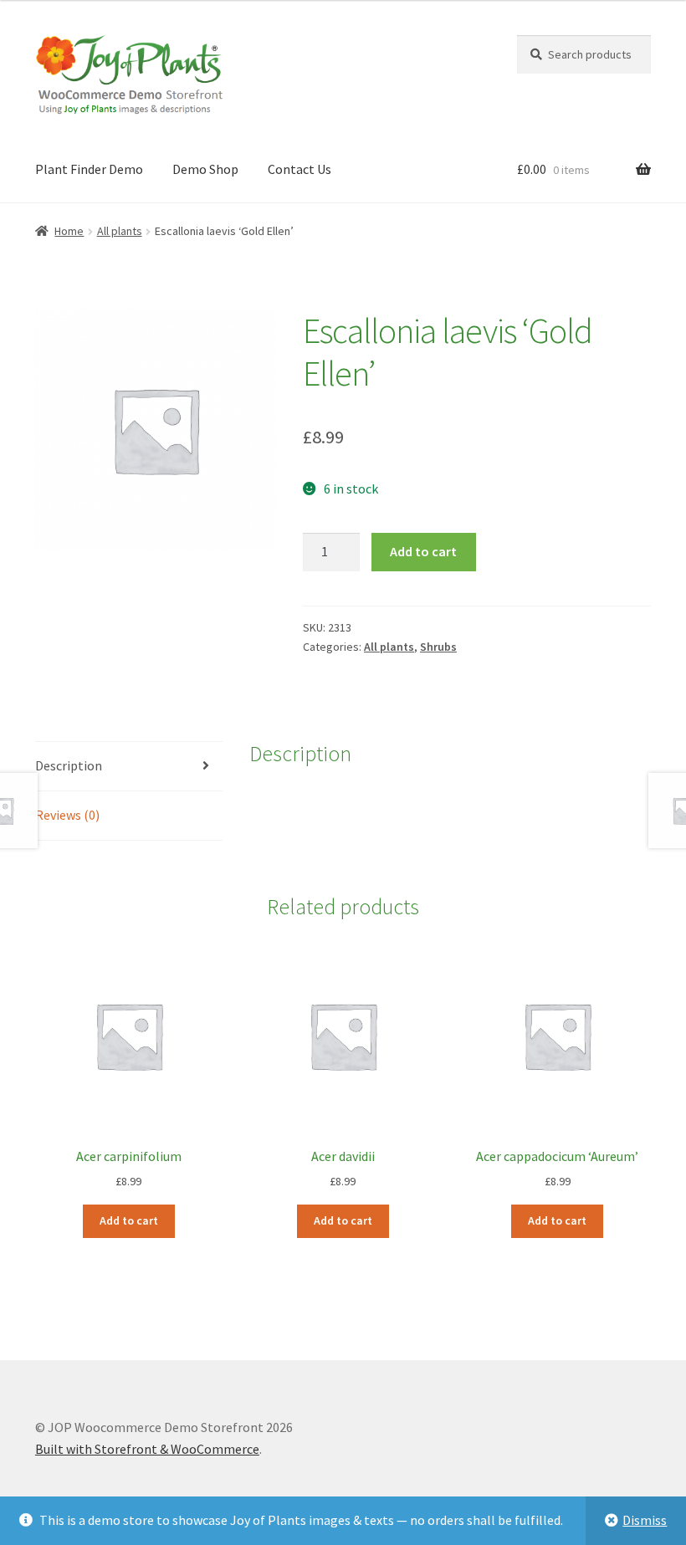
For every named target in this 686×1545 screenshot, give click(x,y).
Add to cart (423, 551)
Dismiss (644, 1520)
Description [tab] (68, 765)
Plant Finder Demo (89, 169)
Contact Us (299, 169)
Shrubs (438, 646)
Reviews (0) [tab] (67, 814)
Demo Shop (205, 169)
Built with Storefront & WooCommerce (147, 1448)
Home (69, 230)
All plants (119, 230)
